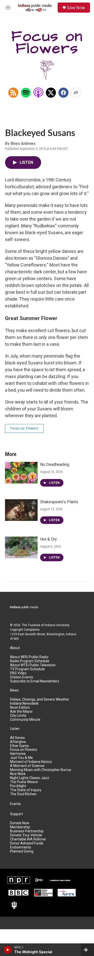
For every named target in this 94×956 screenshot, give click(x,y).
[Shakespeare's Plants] (21, 510)
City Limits (18, 716)
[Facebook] (63, 93)
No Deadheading (54, 464)
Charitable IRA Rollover (28, 839)
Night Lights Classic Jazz (29, 778)
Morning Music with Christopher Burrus (40, 770)
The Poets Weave (24, 782)
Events (15, 804)
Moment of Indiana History (31, 762)
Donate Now (19, 823)
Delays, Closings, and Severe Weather (39, 699)
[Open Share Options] (76, 93)
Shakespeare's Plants (59, 501)
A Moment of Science (27, 766)
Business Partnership (27, 831)
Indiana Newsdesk (24, 703)
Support (16, 814)
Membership (20, 827)
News (14, 690)
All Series (17, 738)
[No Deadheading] (21, 473)
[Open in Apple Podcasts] (38, 93)
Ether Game (19, 746)
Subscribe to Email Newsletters (34, 681)
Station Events (21, 677)
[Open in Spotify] (26, 93)
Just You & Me (21, 758)
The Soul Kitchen (23, 794)
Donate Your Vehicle (26, 835)
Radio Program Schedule (29, 661)
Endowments (20, 847)
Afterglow (18, 742)
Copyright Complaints (25, 629)
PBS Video (18, 673)
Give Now (76, 7)
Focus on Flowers (24, 428)
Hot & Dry (48, 539)
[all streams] (87, 949)
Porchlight (18, 786)
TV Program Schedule (27, 669)
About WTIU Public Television (33, 665)
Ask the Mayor (21, 711)
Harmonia (18, 754)
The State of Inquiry (25, 790)
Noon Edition (20, 707)
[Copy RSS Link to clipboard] (13, 93)
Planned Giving (21, 851)
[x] (51, 93)
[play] (8, 949)
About (15, 648)
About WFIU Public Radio (29, 657)
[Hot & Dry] (21, 547)
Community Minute (25, 720)
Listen (15, 729)
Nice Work (18, 774)
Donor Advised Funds (26, 843)
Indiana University (57, 625)
